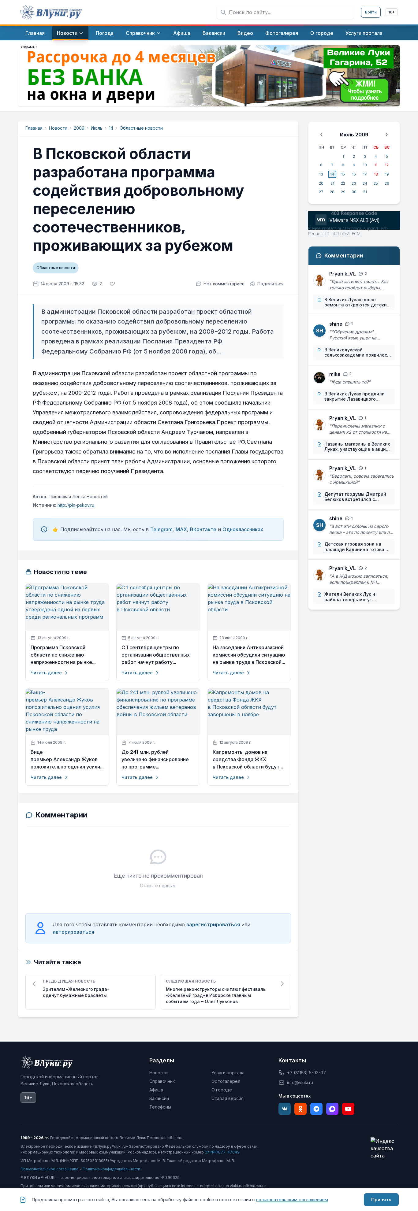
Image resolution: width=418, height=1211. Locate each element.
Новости (58, 128)
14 (111, 128)
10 (365, 165)
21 (332, 183)
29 (343, 192)
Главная (34, 128)
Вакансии (159, 1098)
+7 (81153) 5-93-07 (306, 1072)
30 (354, 192)
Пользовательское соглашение (50, 1169)
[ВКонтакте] (284, 1109)
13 (321, 174)
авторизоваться (73, 932)
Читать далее (46, 672)
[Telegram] (316, 1109)
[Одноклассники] (300, 1109)
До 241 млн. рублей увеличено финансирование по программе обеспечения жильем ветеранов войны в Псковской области (155, 760)
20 (321, 183)
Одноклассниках (242, 529)
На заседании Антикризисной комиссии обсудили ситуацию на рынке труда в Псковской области (249, 655)
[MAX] (332, 1109)
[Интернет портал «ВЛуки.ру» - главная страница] (51, 12)
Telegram (161, 529)
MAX (181, 529)
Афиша (156, 1089)
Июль (97, 128)
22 (343, 183)
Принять (381, 1199)
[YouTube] (348, 1109)
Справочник (162, 1081)
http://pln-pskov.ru (75, 505)
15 (343, 174)
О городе (221, 1089)
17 (365, 174)
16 (354, 174)
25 (376, 183)
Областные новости (141, 128)
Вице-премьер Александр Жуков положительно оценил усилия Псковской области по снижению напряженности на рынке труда (67, 760)
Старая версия (227, 1098)
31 (365, 192)
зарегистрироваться (213, 924)
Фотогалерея (225, 1081)
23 (354, 183)
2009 (79, 128)
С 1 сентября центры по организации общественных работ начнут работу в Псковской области (155, 655)
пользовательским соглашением (292, 1199)
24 (365, 183)
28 (332, 192)
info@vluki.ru (300, 1082)
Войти (371, 12)
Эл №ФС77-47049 (222, 1152)
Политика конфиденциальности (111, 1169)
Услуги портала (227, 1072)
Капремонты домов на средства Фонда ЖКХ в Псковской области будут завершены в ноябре (246, 760)
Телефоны (160, 1106)
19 (387, 174)
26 (387, 183)
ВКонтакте (203, 529)
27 (321, 192)
